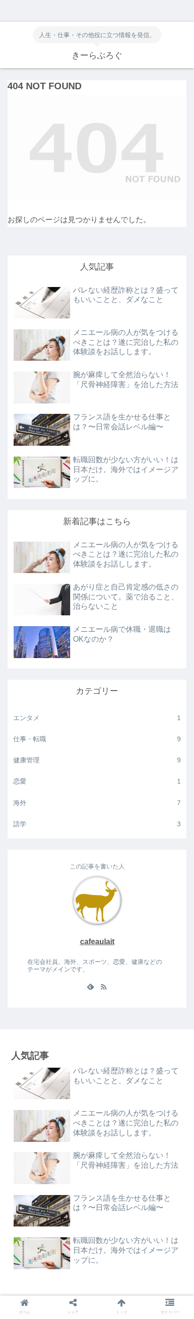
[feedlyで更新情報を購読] (90, 987)
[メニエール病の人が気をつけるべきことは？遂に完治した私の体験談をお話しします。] (119, 1289)
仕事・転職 (97, 739)
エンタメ (97, 718)
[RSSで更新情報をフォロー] (103, 987)
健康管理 (97, 760)
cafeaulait (97, 942)
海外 (97, 803)
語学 (97, 824)
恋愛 (97, 781)
